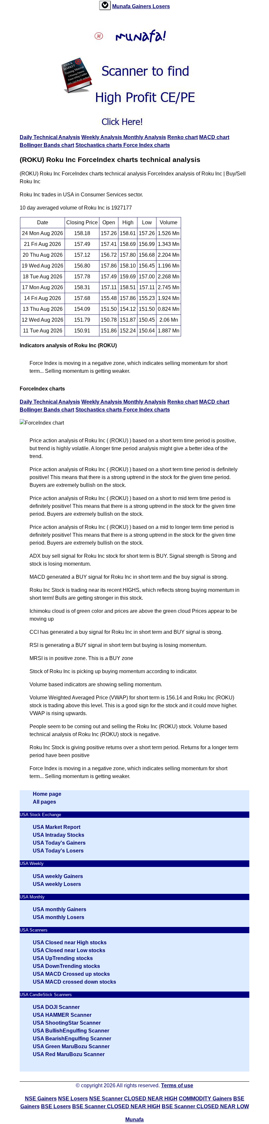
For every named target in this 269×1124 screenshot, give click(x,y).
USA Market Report (56, 827)
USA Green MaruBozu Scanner (71, 1046)
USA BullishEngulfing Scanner (71, 1031)
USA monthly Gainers (59, 909)
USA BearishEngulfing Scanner (72, 1038)
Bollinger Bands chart (47, 145)
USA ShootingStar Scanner (67, 1023)
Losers (161, 6)
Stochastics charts (99, 145)
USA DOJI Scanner (56, 1007)
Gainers (142, 6)
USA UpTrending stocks (63, 958)
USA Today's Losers (58, 850)
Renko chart (182, 137)
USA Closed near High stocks (70, 942)
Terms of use (177, 1085)
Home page (47, 794)
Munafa (122, 6)
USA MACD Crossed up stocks (71, 974)
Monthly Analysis (144, 137)
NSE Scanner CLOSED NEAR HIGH (133, 1098)
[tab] (105, 5)
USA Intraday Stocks (58, 835)
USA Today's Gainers (59, 843)
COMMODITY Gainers (205, 1098)
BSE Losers (56, 1106)
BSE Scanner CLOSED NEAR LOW (205, 1106)
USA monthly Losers (58, 917)
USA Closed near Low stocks (69, 950)
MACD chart (214, 137)
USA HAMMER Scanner (62, 1015)
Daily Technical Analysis (50, 137)
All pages (44, 802)
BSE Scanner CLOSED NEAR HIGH (116, 1106)
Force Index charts (146, 145)
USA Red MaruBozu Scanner (69, 1054)
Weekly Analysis (102, 137)
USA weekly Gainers (58, 876)
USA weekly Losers (57, 884)
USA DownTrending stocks (66, 966)
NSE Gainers (41, 1098)
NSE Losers (73, 1098)
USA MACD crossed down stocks (74, 982)
